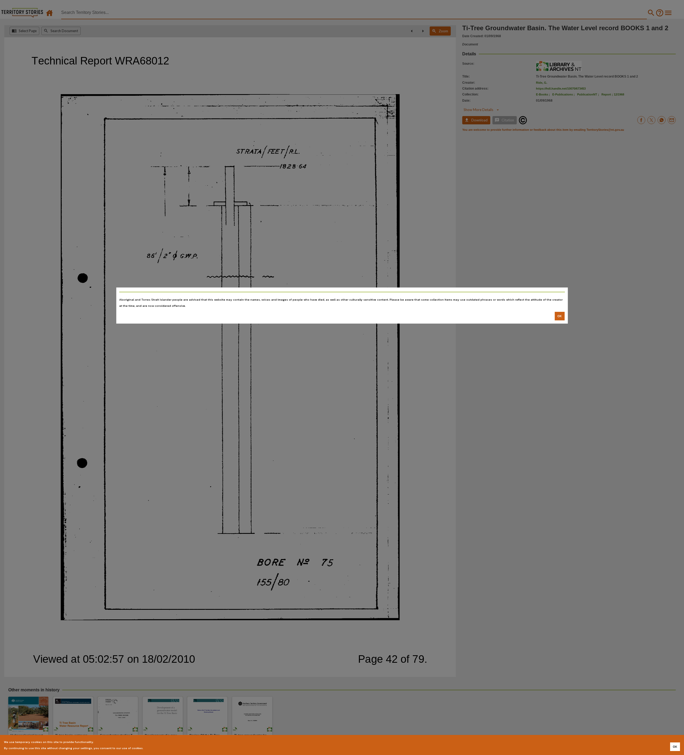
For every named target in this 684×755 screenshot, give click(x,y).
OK (559, 316)
